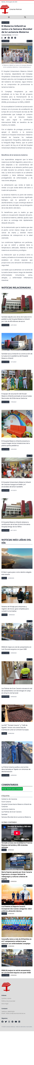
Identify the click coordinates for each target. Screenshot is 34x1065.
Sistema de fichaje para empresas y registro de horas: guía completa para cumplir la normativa (15, 609)
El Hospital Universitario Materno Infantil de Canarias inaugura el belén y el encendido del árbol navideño (16, 484)
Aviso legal (5, 1004)
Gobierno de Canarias (9, 799)
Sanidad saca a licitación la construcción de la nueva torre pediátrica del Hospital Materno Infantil (17, 356)
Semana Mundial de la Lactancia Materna (16, 817)
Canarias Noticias (6, 35)
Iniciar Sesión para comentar (12, 789)
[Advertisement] (17, 1048)
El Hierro (4, 578)
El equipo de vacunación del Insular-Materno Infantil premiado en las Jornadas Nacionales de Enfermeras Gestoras (17, 396)
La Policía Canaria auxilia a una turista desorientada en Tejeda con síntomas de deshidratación (16, 769)
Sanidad (4, 814)
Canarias (4, 733)
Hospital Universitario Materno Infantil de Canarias (16, 805)
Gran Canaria (5, 22)
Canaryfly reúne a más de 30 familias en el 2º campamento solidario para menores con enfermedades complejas (17, 941)
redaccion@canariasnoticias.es (15, 1013)
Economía (4, 615)
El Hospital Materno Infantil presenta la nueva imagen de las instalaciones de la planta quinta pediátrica (16, 443)
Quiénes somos (6, 998)
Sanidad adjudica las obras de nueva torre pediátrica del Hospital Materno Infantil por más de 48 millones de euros (17, 319)
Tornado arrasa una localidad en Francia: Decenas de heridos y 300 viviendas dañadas (17, 845)
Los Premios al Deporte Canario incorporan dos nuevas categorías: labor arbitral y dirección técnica (17, 908)
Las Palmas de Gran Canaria (11, 812)
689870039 (11, 1011)
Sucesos (4, 850)
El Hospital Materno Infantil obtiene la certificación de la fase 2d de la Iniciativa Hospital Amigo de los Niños (16, 524)
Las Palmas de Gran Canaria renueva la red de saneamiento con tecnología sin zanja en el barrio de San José (17, 690)
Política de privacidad (8, 1001)
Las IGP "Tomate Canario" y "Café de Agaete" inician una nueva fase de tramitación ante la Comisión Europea (15, 727)
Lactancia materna (8, 809)
